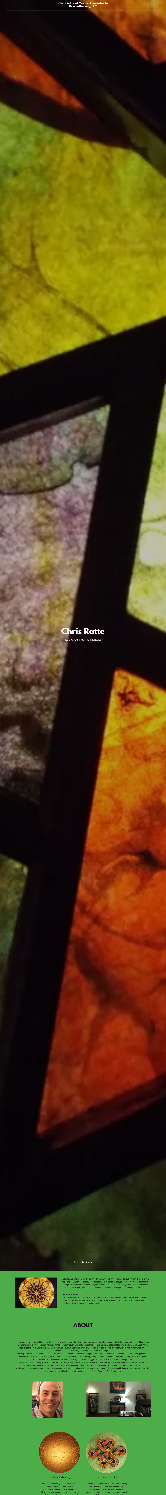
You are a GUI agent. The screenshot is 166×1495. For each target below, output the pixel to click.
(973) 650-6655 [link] (83, 1261)
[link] (83, 7)
